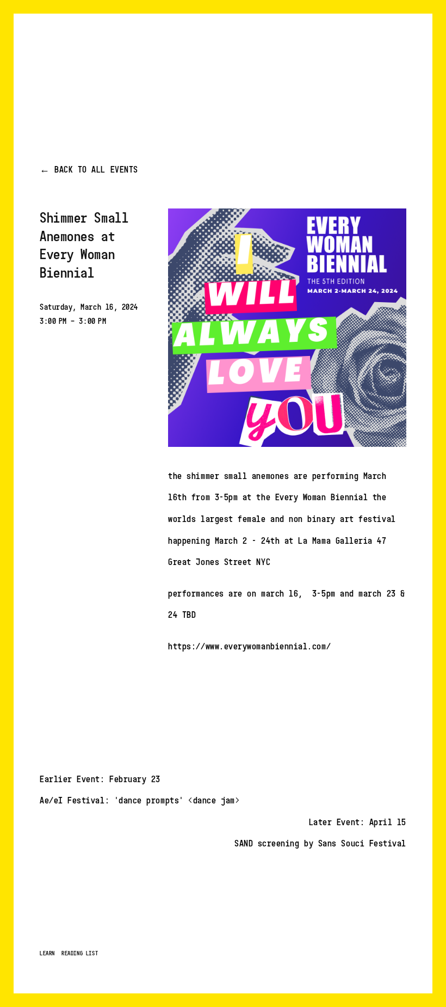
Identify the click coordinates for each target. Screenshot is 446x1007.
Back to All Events (96, 169)
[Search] (127, 56)
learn (47, 953)
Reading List (79, 953)
